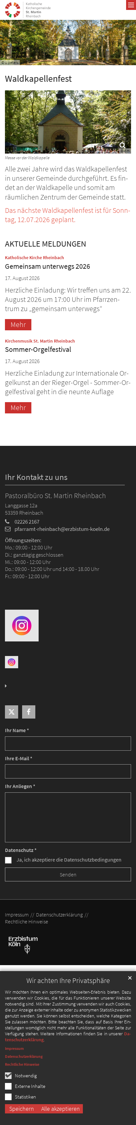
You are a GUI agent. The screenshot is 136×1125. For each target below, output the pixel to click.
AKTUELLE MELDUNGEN (45, 244)
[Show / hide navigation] (131, 5)
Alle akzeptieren (60, 1108)
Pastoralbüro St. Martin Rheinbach (55, 495)
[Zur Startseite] (28, 10)
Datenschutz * (21, 850)
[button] (11, 712)
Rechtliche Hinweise (22, 1064)
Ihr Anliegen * (20, 786)
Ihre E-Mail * (18, 758)
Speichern (21, 1108)
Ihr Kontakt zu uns (36, 477)
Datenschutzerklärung (24, 1056)
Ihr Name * (17, 730)
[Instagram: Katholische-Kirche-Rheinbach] (22, 625)
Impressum (14, 1048)
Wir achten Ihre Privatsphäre (68, 980)
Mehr (18, 324)
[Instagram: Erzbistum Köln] (11, 661)
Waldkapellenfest (38, 78)
